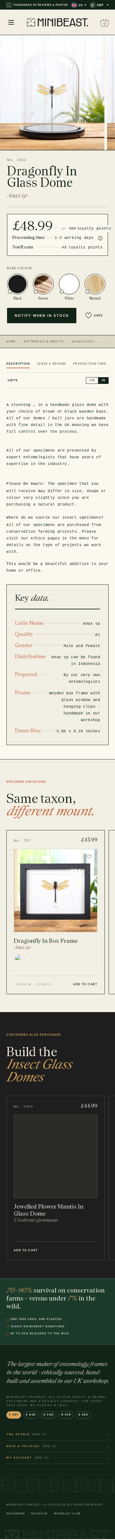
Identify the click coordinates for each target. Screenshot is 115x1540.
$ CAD (48, 1414)
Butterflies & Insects (44, 341)
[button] (104, 23)
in (103, 380)
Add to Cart (85, 984)
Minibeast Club (67, 1513)
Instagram (15, 1513)
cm (92, 380)
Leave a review (51, 364)
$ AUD (31, 1414)
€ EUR (66, 1414)
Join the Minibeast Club (33, 4)
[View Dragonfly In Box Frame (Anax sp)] (55, 912)
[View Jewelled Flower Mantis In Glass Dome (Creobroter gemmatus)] (55, 1178)
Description (18, 364)
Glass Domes (83, 341)
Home (11, 341)
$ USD (83, 1414)
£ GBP (14, 1414)
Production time (89, 364)
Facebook (39, 1513)
